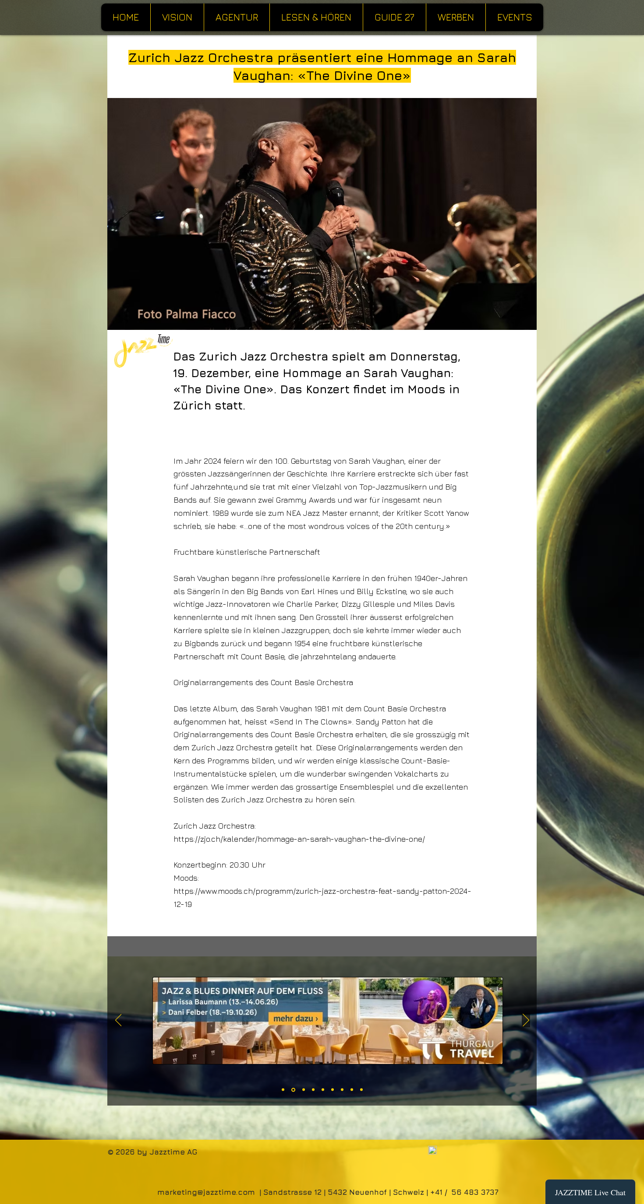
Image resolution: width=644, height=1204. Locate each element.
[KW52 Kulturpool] (313, 1089)
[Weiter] (526, 1021)
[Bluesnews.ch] (351, 1089)
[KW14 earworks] (342, 1089)
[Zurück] (118, 1021)
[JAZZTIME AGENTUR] (323, 1089)
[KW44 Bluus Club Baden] (283, 1089)
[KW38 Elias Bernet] (332, 1089)
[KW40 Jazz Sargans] (303, 1089)
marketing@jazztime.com (206, 1192)
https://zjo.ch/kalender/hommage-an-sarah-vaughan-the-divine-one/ (299, 839)
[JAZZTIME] (361, 1089)
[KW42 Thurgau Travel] (293, 1090)
